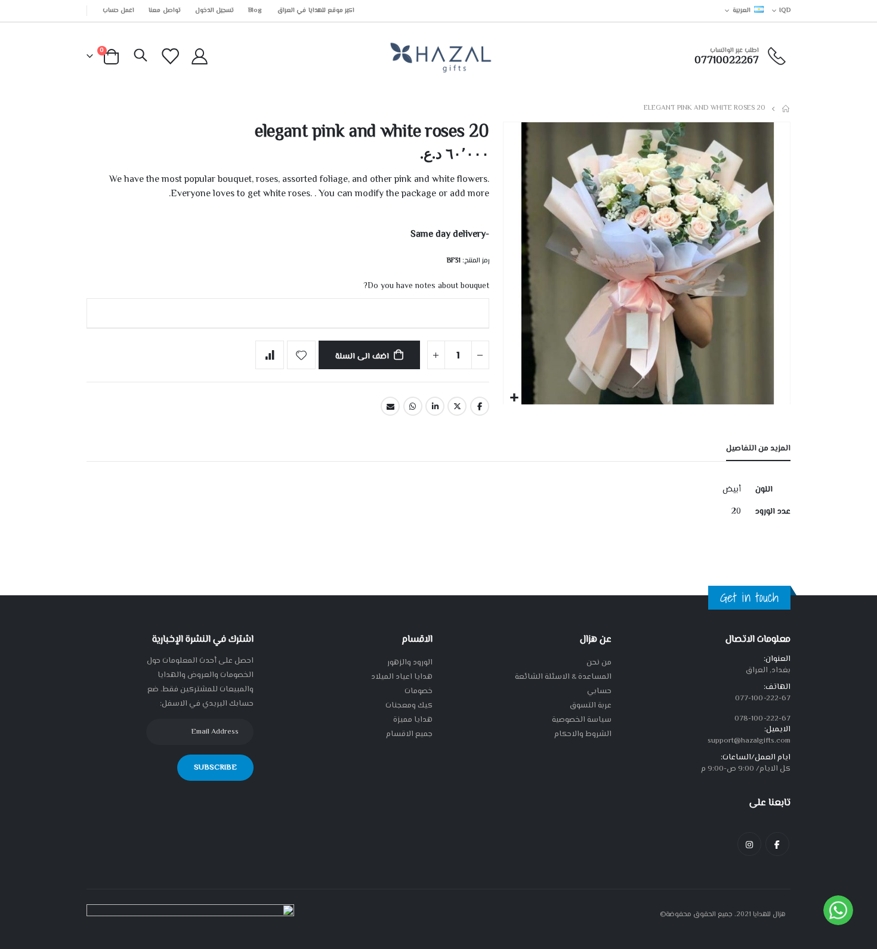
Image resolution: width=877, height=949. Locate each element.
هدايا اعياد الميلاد (402, 677)
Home (786, 108)
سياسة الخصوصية (582, 720)
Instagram (749, 844)
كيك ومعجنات (409, 706)
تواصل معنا (164, 10)
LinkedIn (434, 406)
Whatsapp (412, 406)
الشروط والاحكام (583, 734)
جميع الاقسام (409, 734)
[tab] (758, 449)
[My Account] (199, 56)
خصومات (418, 691)
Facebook (479, 406)
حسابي (599, 691)
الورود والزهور (410, 663)
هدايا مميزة (413, 720)
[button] (514, 398)
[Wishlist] (170, 56)
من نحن (599, 663)
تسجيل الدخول (214, 10)
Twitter (457, 406)
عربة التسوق (591, 706)
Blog (254, 10)
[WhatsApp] (838, 910)
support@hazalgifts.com (749, 741)
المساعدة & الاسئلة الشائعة (563, 677)
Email (390, 406)
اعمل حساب (118, 10)
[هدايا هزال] (439, 57)
